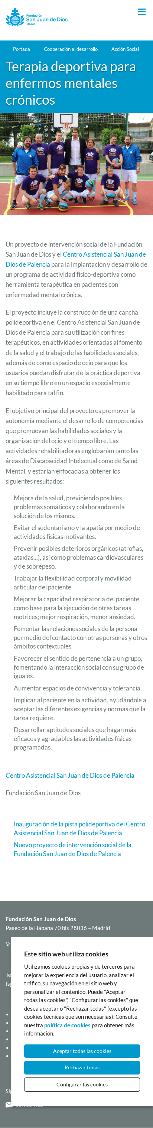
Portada (21, 49)
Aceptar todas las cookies (82, 1051)
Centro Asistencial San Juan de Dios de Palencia (70, 775)
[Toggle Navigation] (141, 12)
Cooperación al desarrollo (71, 49)
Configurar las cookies (82, 1084)
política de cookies (67, 1025)
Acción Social (125, 49)
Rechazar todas (82, 1067)
